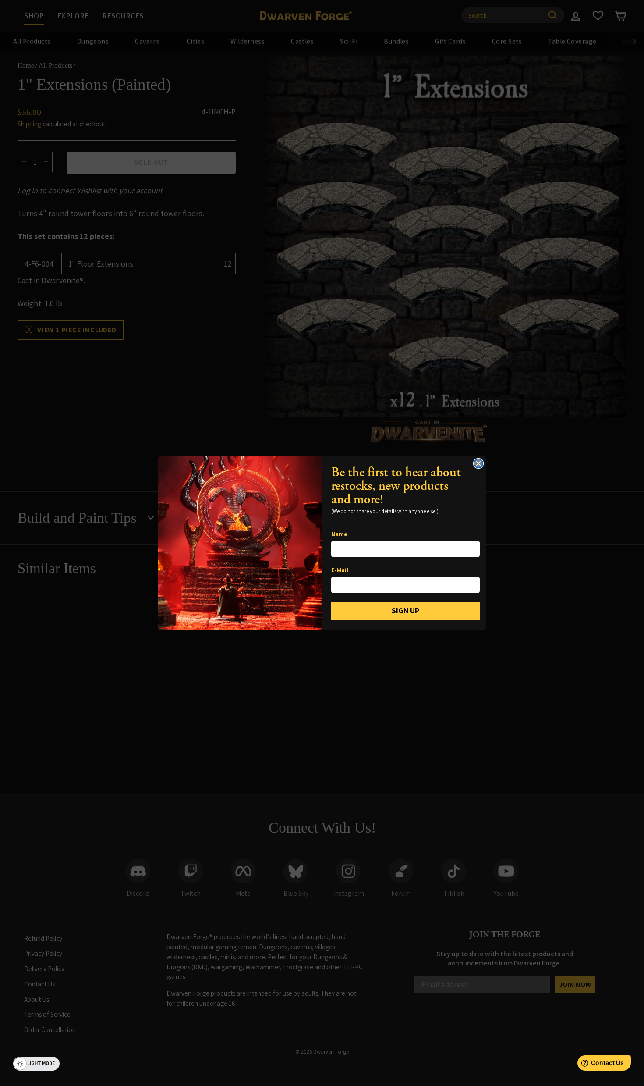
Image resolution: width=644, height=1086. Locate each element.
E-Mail (339, 570)
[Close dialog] (478, 463)
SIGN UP (405, 610)
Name (339, 534)
